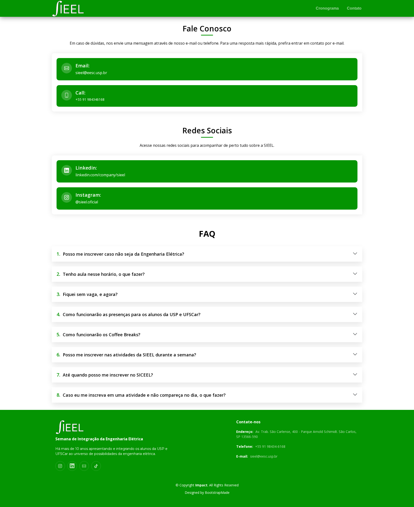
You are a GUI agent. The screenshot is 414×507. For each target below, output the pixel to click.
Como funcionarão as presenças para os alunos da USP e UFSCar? (129, 314)
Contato (354, 8)
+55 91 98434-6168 (270, 446)
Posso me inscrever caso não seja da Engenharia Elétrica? (120, 254)
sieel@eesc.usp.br (91, 72)
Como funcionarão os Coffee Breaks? (98, 334)
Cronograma (327, 8)
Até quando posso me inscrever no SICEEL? (105, 374)
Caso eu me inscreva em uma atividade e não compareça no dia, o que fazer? (141, 395)
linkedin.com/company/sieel (100, 174)
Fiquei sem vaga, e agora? (87, 294)
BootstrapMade (217, 492)
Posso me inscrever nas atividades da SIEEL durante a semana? (126, 354)
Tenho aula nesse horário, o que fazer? (101, 274)
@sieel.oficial (86, 202)
